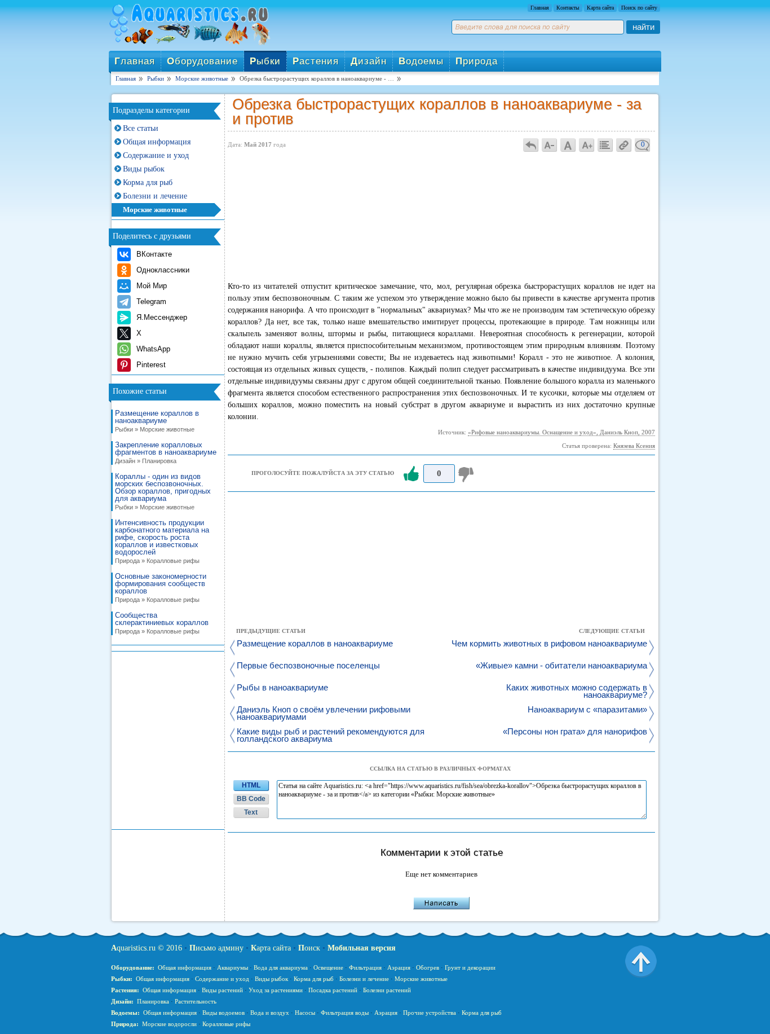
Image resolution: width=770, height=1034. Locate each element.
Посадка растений (332, 990)
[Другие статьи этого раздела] (605, 144)
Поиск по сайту (639, 8)
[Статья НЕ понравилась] (467, 473)
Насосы (305, 1012)
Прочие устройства (429, 1012)
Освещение (328, 967)
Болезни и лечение (155, 196)
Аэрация (398, 967)
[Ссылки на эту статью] (624, 144)
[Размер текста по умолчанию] (568, 144)
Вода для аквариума (281, 967)
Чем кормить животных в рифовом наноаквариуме (549, 644)
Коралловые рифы (226, 1023)
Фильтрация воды (345, 1012)
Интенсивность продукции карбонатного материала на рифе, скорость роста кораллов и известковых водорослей (162, 541)
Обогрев (427, 967)
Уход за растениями (276, 990)
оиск (309, 948)
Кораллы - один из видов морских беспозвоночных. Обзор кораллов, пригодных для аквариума (163, 492)
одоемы (421, 61)
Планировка (153, 1001)
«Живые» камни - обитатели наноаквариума (561, 666)
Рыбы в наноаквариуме (282, 688)
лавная (134, 61)
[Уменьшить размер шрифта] (549, 144)
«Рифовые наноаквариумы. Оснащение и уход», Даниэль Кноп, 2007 (561, 432)
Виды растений (222, 990)
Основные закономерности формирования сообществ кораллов (160, 588)
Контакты (567, 8)
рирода (476, 61)
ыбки (265, 61)
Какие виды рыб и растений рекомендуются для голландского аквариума (330, 735)
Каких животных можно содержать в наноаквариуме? (576, 691)
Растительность (195, 1001)
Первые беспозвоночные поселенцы (308, 666)
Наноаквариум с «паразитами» (587, 710)
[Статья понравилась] (411, 473)
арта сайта (271, 948)
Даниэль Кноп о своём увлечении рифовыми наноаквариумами (323, 713)
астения (316, 61)
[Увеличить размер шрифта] (587, 144)
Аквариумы (232, 967)
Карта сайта (600, 8)
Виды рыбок (144, 169)
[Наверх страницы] (641, 961)
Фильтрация (365, 967)
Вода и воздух (269, 1012)
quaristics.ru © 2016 (146, 948)
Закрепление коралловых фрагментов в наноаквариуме (165, 452)
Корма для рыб (147, 182)
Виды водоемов (223, 1012)
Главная (539, 8)
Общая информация (157, 142)
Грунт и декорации (470, 967)
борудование (202, 61)
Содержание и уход (156, 155)
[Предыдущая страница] (531, 144)
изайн (369, 61)
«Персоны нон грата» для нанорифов (575, 732)
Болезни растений (387, 990)
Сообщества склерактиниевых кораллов (162, 623)
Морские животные (155, 209)
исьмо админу (216, 948)
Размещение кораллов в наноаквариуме (157, 421)
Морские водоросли (169, 1023)
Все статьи (140, 128)
